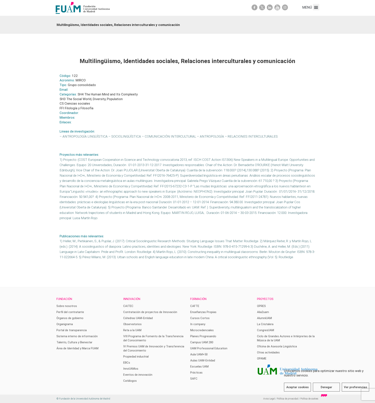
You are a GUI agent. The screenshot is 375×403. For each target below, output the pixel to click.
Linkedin (270, 7)
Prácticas (196, 372)
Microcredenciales (202, 330)
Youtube (277, 7)
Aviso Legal (269, 398)
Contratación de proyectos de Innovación (150, 312)
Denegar (326, 387)
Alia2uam (263, 312)
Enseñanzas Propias (203, 312)
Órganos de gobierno (69, 318)
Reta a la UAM (132, 330)
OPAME (261, 358)
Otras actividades (268, 352)
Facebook (254, 7)
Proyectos (265, 299)
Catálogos (130, 381)
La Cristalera (265, 324)
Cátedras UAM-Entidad (138, 318)
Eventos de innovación (137, 374)
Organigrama (64, 324)
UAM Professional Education (208, 348)
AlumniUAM (264, 318)
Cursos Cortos (200, 318)
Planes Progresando (203, 336)
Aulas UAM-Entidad (202, 360)
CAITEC (128, 306)
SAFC (193, 378)
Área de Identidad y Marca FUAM (77, 348)
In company (197, 324)
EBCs (126, 362)
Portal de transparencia (71, 330)
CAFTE (194, 306)
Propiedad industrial (136, 356)
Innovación (131, 299)
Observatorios (132, 324)
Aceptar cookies (297, 387)
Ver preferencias (355, 387)
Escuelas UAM (199, 366)
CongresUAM (265, 330)
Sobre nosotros (66, 306)
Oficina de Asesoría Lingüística (277, 346)
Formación (198, 299)
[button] (316, 7)
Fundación (64, 299)
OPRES (261, 306)
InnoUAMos (130, 368)
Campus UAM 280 (201, 342)
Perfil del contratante (70, 312)
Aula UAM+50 (199, 354)
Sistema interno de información (77, 336)
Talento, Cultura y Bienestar (74, 342)
